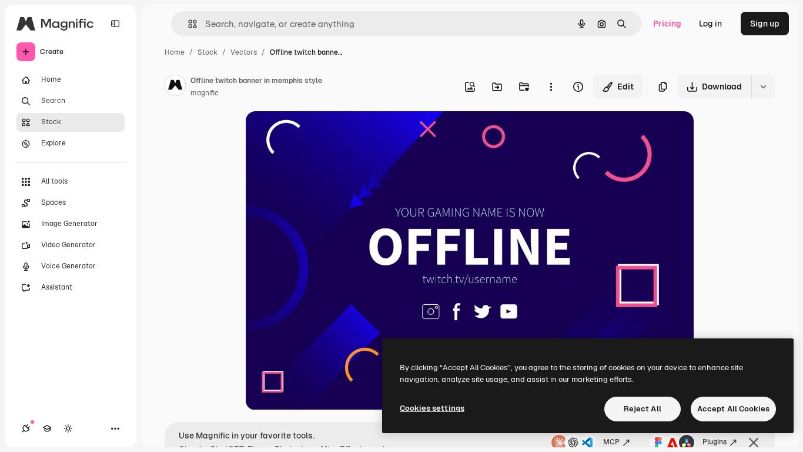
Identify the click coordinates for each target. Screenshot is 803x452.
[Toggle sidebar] (115, 23)
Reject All (642, 409)
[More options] (551, 86)
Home (175, 52)
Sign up (764, 23)
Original (321, 133)
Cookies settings (432, 408)
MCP (611, 442)
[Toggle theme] (68, 428)
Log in (710, 23)
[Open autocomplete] (188, 23)
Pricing (667, 23)
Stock (208, 52)
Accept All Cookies (733, 409)
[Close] (754, 443)
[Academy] (47, 428)
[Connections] (25, 428)
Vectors (243, 52)
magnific (204, 93)
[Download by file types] (763, 86)
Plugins (714, 442)
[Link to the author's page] (175, 87)
